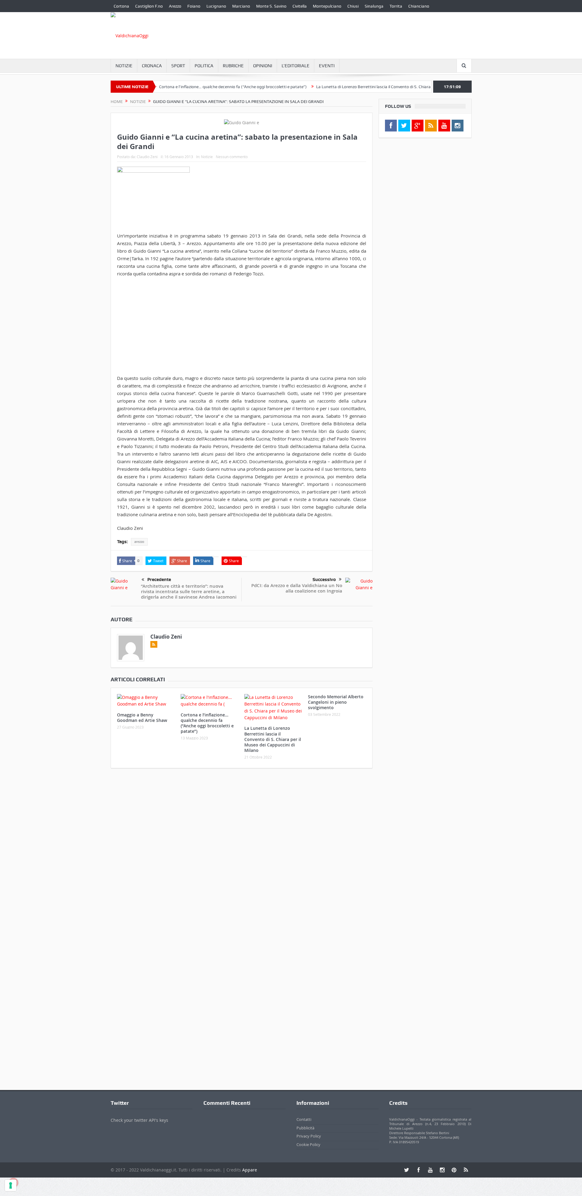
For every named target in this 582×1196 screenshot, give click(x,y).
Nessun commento (232, 156)
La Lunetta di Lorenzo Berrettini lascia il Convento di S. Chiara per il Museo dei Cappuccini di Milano (385, 86)
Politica (204, 65)
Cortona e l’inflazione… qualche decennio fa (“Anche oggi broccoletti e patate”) (209, 86)
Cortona (121, 6)
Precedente (159, 579)
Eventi (327, 65)
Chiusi (353, 6)
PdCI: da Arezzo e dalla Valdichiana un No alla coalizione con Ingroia (296, 588)
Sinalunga (374, 6)
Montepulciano (327, 6)
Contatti (303, 1119)
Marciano (241, 6)
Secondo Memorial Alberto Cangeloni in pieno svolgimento (335, 702)
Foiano (193, 6)
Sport (178, 65)
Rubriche (233, 65)
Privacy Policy (308, 1136)
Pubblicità (305, 1128)
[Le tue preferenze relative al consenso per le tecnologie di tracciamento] (10, 1185)
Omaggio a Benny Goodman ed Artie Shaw (142, 717)
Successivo (324, 579)
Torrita (396, 6)
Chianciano (418, 6)
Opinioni (262, 65)
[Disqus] (242, 853)
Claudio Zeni (147, 156)
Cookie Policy (308, 1144)
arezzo (139, 542)
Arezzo (175, 6)
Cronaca (152, 65)
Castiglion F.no (149, 6)
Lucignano (216, 6)
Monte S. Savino (271, 6)
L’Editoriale (295, 65)
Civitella (300, 6)
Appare (249, 1170)
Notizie (123, 65)
